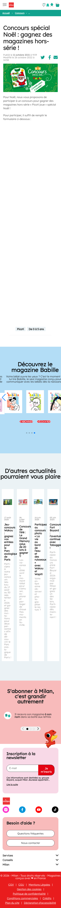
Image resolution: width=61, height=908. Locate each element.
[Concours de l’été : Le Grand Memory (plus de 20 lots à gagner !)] (23, 502)
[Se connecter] (52, 5)
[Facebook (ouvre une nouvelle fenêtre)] (22, 812)
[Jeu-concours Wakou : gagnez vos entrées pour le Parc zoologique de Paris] (7, 502)
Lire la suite (12, 785)
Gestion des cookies (29, 889)
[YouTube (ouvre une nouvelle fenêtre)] (38, 812)
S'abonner (21, 421)
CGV (11, 884)
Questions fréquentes (30, 833)
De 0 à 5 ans (36, 329)
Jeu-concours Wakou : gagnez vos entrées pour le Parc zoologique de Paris (11, 542)
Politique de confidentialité (29, 893)
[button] (4, 397)
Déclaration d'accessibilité (40, 902)
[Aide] (44, 5)
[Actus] (47, 4)
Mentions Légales (39, 884)
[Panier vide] (57, 5)
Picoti (20, 329)
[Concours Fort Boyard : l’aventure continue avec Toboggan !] (53, 502)
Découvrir (39, 421)
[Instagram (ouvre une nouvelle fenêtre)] (6, 812)
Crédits (47, 898)
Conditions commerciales (22, 898)
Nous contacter (30, 843)
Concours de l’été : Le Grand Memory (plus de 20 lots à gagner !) (25, 541)
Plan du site (12, 902)
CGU (21, 884)
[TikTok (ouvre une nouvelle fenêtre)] (55, 812)
